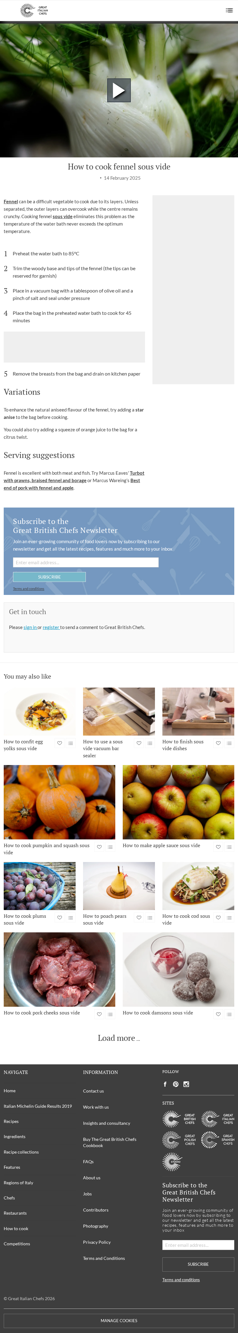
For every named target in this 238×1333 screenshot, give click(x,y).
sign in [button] (30, 627)
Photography (95, 1226)
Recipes (11, 1121)
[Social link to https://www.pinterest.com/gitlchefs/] (175, 1084)
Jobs (87, 1193)
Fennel (11, 201)
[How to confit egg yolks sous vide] (40, 712)
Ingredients (14, 1136)
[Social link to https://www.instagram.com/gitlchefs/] (186, 1084)
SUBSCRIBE (49, 576)
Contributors (95, 1209)
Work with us (96, 1107)
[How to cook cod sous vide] (198, 886)
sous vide (63, 216)
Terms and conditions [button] (28, 588)
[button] (229, 11)
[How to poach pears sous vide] (119, 886)
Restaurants (15, 1213)
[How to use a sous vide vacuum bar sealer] (119, 712)
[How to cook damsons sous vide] (178, 969)
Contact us (93, 1090)
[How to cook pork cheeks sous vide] (59, 969)
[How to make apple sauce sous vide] (178, 802)
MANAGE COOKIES (119, 1320)
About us (91, 1177)
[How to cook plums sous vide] (40, 886)
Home (9, 1090)
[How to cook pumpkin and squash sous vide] (59, 802)
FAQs (88, 1161)
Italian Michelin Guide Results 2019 (38, 1106)
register (51, 627)
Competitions (17, 1243)
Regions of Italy (18, 1182)
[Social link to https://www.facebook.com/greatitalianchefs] (165, 1084)
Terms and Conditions (104, 1258)
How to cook (16, 1228)
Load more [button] (116, 1038)
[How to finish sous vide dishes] (198, 712)
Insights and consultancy (106, 1123)
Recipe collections (21, 1152)
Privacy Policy (97, 1242)
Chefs (9, 1197)
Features (12, 1167)
